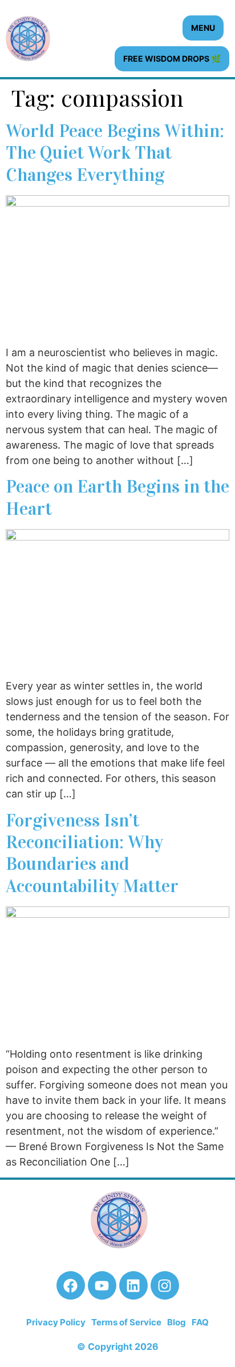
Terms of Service (126, 1322)
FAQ (200, 1322)
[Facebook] (70, 1285)
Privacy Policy (56, 1322)
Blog (176, 1322)
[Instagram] (165, 1285)
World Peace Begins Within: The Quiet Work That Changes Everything (115, 153)
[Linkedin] (133, 1285)
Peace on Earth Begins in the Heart (117, 497)
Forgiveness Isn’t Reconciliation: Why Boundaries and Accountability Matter (92, 853)
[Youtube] (102, 1285)
